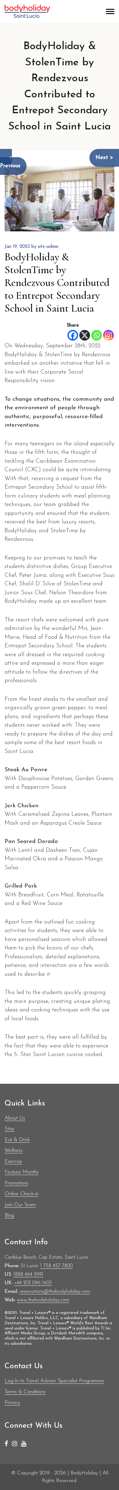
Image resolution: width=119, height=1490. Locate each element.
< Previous (10, 162)
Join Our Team (20, 1204)
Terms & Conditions (25, 1391)
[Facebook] (72, 335)
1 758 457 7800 (56, 1266)
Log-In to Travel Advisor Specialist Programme (54, 1380)
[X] (84, 335)
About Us (15, 1118)
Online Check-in (21, 1193)
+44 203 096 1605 (33, 1283)
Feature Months (21, 1172)
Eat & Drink (17, 1139)
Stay (9, 1128)
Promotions (16, 1183)
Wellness (14, 1150)
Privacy (12, 1402)
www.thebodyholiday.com (43, 1300)
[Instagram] (108, 335)
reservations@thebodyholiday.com (55, 1291)
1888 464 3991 (28, 1274)
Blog (9, 1215)
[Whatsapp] (96, 335)
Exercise (13, 1161)
